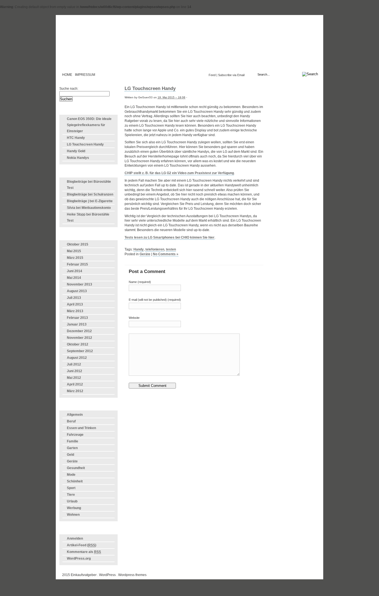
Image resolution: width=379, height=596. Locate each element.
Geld (70, 455)
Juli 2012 (74, 364)
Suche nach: (68, 89)
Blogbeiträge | (78, 201)
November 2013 (79, 284)
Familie (72, 441)
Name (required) (140, 282)
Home (67, 75)
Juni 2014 (74, 271)
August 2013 (77, 291)
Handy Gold (76, 151)
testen (171, 249)
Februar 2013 (77, 318)
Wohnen (73, 515)
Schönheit (75, 481)
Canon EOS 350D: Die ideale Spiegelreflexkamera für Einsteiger (89, 125)
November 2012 (79, 338)
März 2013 (75, 311)
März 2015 (75, 258)
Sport (71, 488)
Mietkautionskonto (96, 208)
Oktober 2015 (77, 244)
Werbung (74, 508)
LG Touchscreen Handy (85, 144)
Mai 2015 (74, 251)
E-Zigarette (104, 201)
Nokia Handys (78, 158)
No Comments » (165, 254)
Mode (71, 475)
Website (134, 317)
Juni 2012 (74, 371)
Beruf (71, 421)
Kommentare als (84, 552)
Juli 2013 (74, 298)
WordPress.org (79, 558)
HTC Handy (76, 138)
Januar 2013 (77, 324)
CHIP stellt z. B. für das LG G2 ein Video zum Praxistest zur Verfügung (179, 173)
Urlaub (72, 501)
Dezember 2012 (79, 331)
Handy (138, 249)
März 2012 (75, 391)
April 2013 (75, 304)
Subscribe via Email (231, 75)
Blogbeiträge (77, 182)
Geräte (72, 461)
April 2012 (75, 384)
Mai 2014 (74, 278)
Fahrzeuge (75, 435)
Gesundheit (76, 468)
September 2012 (80, 351)
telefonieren (154, 249)
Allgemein (75, 415)
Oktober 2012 (77, 344)
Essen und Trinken (81, 428)
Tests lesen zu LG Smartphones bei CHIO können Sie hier (169, 237)
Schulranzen (103, 194)
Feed (212, 75)
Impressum (85, 75)
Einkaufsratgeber (189, 46)
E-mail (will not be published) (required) (155, 299)
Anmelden (75, 538)
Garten (72, 448)
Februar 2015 (77, 264)
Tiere (71, 495)
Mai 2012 (74, 378)
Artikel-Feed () (81, 545)
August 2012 (77, 358)
